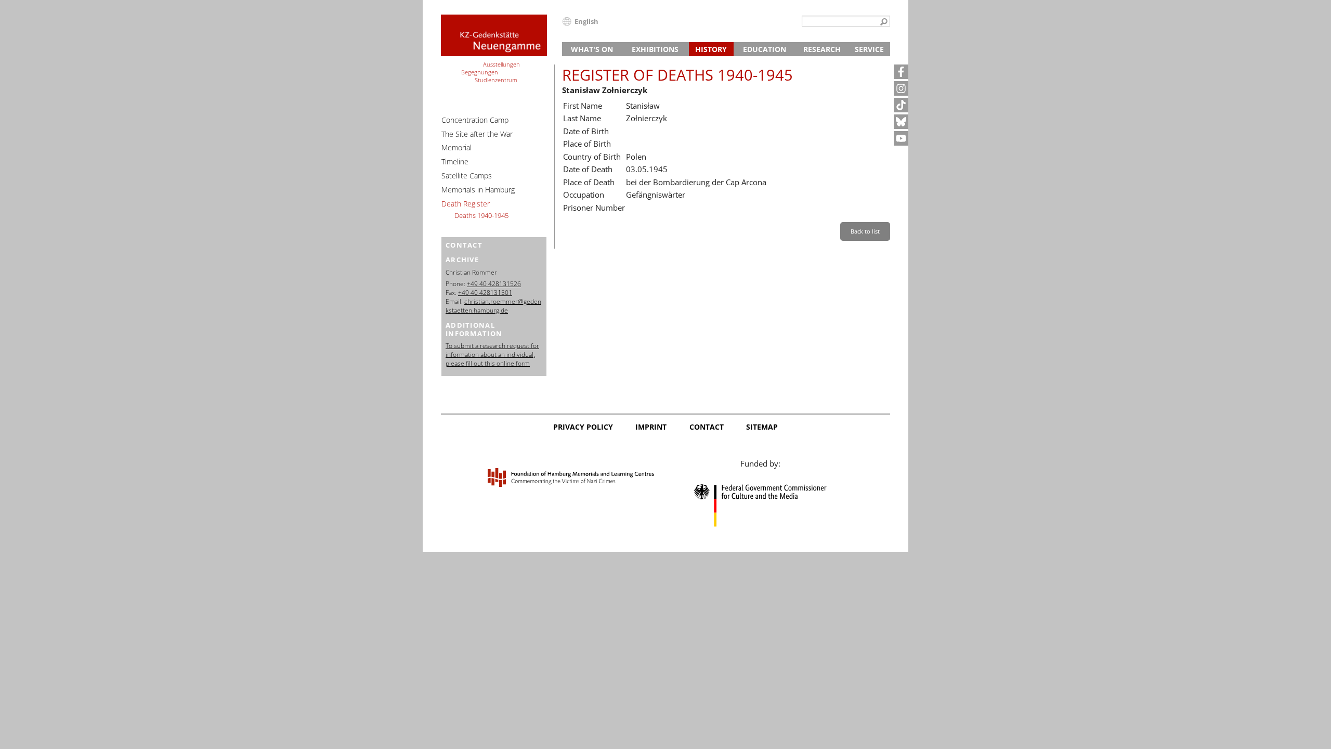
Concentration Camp (474, 120)
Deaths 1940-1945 (481, 215)
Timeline (454, 161)
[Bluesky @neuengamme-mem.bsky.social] (901, 121)
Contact (706, 427)
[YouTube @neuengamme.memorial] (901, 138)
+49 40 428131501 (485, 292)
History (711, 49)
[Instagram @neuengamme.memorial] (901, 88)
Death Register (465, 204)
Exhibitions (655, 49)
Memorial (456, 147)
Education (764, 49)
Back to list (865, 231)
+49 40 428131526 (494, 283)
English (586, 21)
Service (869, 49)
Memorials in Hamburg (478, 190)
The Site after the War (477, 134)
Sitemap (762, 427)
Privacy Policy (583, 427)
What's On (592, 49)
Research (822, 49)
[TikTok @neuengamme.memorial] (901, 105)
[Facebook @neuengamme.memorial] (901, 71)
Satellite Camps (466, 175)
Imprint (651, 427)
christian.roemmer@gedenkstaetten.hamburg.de (493, 306)
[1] (884, 22)
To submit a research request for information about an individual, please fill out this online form (492, 354)
